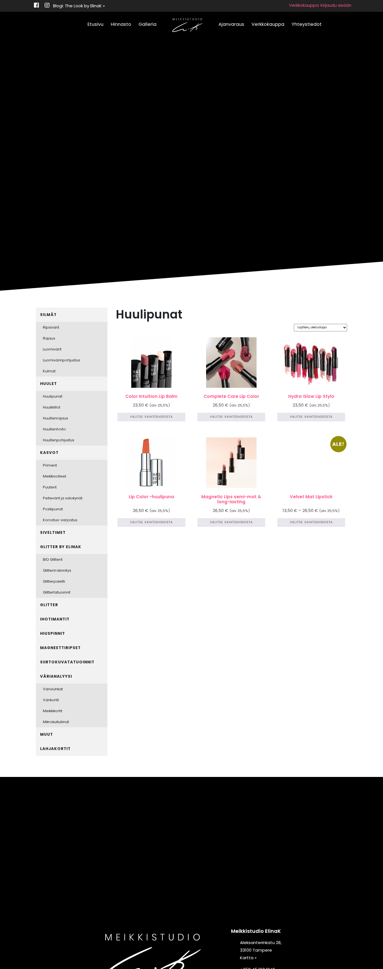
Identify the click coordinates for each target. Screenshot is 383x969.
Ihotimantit (55, 619)
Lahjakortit (55, 748)
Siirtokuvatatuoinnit (67, 662)
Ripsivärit (51, 327)
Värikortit (51, 700)
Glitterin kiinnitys (57, 570)
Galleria (147, 24)
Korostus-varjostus (60, 520)
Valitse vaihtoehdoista (151, 417)
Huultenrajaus (55, 418)
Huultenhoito (54, 429)
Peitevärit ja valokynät (62, 498)
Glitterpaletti (54, 581)
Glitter (49, 605)
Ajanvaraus (231, 24)
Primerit (50, 465)
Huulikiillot (51, 407)
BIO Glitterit (53, 559)
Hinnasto (121, 24)
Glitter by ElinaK (60, 547)
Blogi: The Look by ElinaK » (79, 6)
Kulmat (49, 371)
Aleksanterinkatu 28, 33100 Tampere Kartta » (261, 950)
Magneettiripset (60, 647)
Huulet (48, 383)
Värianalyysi (56, 676)
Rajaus (49, 338)
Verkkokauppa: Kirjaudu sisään (320, 5)
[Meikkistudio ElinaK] (187, 25)
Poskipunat (53, 509)
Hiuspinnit (52, 633)
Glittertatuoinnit (56, 592)
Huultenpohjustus (58, 440)
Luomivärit (52, 349)
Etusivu (95, 24)
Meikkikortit (52, 711)
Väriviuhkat (53, 689)
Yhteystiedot (307, 24)
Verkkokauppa (268, 24)
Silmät (48, 314)
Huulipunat (52, 396)
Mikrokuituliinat (56, 721)
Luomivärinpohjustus (61, 360)
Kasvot (49, 452)
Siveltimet (53, 532)
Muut (46, 734)
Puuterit (50, 487)
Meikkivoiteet (54, 476)
